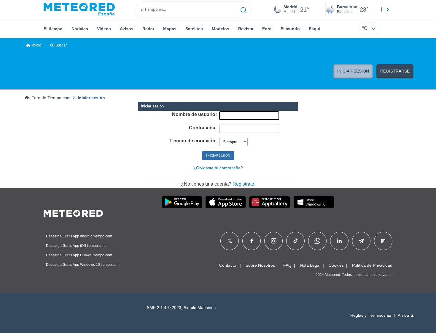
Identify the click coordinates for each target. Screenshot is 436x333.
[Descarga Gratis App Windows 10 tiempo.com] (314, 202)
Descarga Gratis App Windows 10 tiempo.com (83, 265)
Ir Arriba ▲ (404, 315)
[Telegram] (361, 240)
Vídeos (104, 28)
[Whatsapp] (317, 240)
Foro (267, 28)
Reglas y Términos (368, 315)
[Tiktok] (295, 240)
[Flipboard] (383, 240)
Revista (245, 28)
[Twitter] (229, 240)
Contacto (227, 265)
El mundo (290, 28)
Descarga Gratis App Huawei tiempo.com (79, 255)
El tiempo (53, 28)
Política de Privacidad (372, 265)
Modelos (220, 28)
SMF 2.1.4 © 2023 (164, 307)
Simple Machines (200, 307)
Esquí (314, 28)
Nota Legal (310, 265)
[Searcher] (244, 9)
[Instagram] (273, 240)
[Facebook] (251, 240)
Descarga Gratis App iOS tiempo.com (76, 246)
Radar (148, 28)
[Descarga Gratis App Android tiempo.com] (182, 202)
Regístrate (243, 183)
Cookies (336, 265)
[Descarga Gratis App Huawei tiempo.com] (269, 202)
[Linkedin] (339, 240)
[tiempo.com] (79, 9)
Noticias (79, 28)
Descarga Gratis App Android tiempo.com (79, 236)
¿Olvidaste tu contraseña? (218, 167)
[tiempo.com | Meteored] (73, 212)
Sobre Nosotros (260, 265)
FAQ (287, 265)
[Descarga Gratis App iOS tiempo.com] (226, 202)
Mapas (169, 28)
